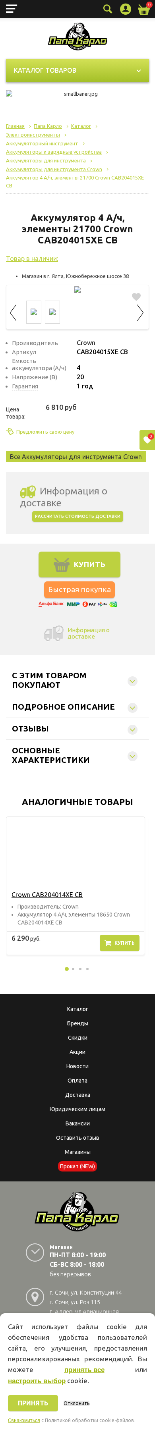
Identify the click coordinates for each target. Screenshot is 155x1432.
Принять (33, 1403)
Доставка (77, 1095)
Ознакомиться (24, 1420)
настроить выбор (37, 1381)
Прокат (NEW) (77, 1166)
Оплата (77, 1080)
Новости (77, 1066)
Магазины (78, 1152)
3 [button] (80, 969)
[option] (75, 885)
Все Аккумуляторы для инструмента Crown (76, 456)
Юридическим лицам (77, 1109)
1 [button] (67, 969)
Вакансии (78, 1123)
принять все (84, 1370)
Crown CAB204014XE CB (47, 894)
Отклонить (76, 1403)
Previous (14, 311)
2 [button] (73, 969)
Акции (77, 1052)
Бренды (77, 1023)
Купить (124, 943)
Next (141, 311)
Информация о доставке (89, 633)
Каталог (77, 1009)
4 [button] (87, 969)
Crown (86, 342)
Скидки (77, 1037)
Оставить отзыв (77, 1138)
